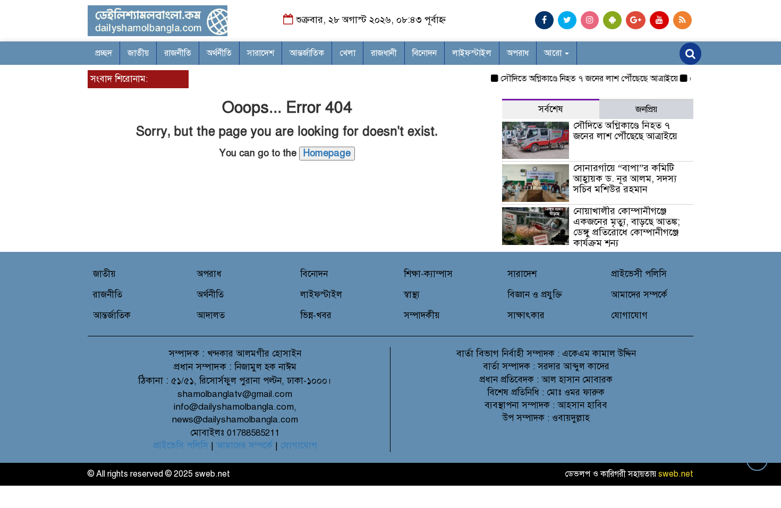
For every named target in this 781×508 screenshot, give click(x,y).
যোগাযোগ (629, 315)
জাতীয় (138, 53)
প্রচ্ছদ (103, 53)
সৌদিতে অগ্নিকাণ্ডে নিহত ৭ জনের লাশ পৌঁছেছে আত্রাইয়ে (583, 78)
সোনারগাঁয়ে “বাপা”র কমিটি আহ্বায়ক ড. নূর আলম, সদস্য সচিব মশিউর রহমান (625, 178)
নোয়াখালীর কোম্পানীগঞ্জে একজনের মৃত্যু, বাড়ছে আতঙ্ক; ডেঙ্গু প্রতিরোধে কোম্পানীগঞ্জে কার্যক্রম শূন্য (626, 226)
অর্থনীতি (219, 53)
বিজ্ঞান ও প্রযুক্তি (534, 294)
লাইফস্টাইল (471, 53)
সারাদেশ (260, 53)
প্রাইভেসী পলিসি (639, 274)
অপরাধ (518, 53)
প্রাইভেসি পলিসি (180, 445)
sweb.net (675, 474)
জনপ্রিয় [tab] (646, 109)
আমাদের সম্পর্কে (639, 294)
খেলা (347, 53)
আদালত (211, 315)
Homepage (327, 153)
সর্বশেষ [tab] (550, 109)
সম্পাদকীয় (422, 315)
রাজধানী (384, 53)
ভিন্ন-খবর (316, 315)
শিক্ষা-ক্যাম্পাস (428, 274)
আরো (554, 53)
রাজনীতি (177, 53)
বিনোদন (424, 53)
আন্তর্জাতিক (307, 53)
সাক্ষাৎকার (526, 315)
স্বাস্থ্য (412, 294)
